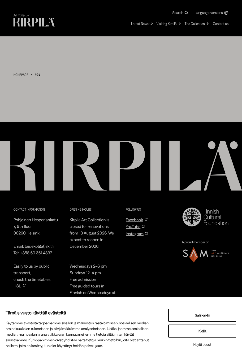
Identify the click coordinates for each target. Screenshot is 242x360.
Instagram (135, 233)
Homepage (20, 75)
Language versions (208, 12)
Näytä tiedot (202, 344)
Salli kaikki (202, 315)
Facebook (134, 219)
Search (177, 12)
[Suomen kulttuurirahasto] (205, 217)
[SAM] (205, 255)
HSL (17, 286)
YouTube (133, 226)
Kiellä (202, 331)
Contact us (221, 24)
